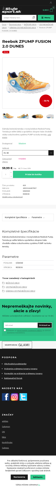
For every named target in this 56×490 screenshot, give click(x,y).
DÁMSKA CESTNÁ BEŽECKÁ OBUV (23, 27)
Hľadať (34, 18)
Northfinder (7, 442)
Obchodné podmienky (15, 363)
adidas (5, 421)
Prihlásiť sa (44, 325)
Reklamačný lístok (13, 378)
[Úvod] (12, 10)
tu (39, 484)
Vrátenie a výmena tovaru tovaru (20, 368)
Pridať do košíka (33, 174)
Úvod (4, 24)
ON (3, 431)
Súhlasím (38, 477)
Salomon (6, 426)
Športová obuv (15, 24)
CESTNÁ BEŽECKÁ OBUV (16, 287)
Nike (4, 437)
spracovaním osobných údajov (29, 330)
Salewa (5, 447)
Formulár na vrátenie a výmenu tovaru (23, 373)
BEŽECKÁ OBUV (30, 24)
